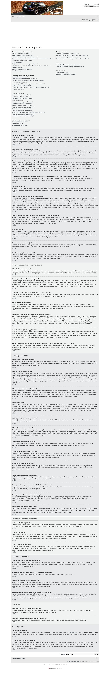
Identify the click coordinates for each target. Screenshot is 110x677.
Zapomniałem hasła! (17, 62)
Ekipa (68, 661)
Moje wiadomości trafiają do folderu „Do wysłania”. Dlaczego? (72, 55)
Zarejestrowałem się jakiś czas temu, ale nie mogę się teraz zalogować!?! (31, 65)
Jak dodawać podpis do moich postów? (22, 98)
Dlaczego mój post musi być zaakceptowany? (24, 114)
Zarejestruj (90, 20)
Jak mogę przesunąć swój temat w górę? (22, 115)
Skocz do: (62, 654)
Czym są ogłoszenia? (17, 123)
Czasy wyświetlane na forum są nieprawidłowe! (24, 78)
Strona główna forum (19, 16)
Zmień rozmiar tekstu (97, 16)
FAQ (84, 20)
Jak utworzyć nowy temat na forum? (21, 95)
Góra (14, 145)
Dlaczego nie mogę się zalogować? (21, 53)
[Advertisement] (55, 33)
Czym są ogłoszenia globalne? (20, 121)
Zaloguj (96, 20)
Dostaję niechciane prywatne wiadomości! (67, 57)
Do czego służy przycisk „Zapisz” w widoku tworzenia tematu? (28, 112)
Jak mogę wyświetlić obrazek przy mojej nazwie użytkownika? (28, 84)
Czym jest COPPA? (17, 67)
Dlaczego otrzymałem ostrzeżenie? (21, 109)
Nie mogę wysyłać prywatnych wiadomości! (67, 53)
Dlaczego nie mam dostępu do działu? (22, 105)
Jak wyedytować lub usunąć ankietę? (21, 103)
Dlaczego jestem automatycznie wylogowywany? (25, 57)
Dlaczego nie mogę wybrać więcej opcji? (22, 102)
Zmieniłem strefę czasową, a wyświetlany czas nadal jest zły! (28, 80)
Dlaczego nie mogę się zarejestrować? (22, 69)
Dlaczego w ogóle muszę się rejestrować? (23, 55)
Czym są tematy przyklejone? (20, 125)
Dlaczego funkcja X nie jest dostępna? (66, 74)
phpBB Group (74, 632)
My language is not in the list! (19, 82)
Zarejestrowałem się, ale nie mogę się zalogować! (25, 64)
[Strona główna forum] (55, 8)
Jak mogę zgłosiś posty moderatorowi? (22, 110)
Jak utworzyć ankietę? (18, 100)
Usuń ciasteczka (75, 661)
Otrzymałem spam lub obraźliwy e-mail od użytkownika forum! (72, 58)
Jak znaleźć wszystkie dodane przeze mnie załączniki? (70, 66)
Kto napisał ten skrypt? (62, 72)
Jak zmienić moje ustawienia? (20, 77)
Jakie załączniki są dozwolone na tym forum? (68, 64)
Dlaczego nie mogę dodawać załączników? (23, 107)
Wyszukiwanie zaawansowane (90, 6)
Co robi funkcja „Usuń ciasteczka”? (21, 71)
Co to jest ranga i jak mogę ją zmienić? (22, 85)
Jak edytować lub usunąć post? (20, 96)
